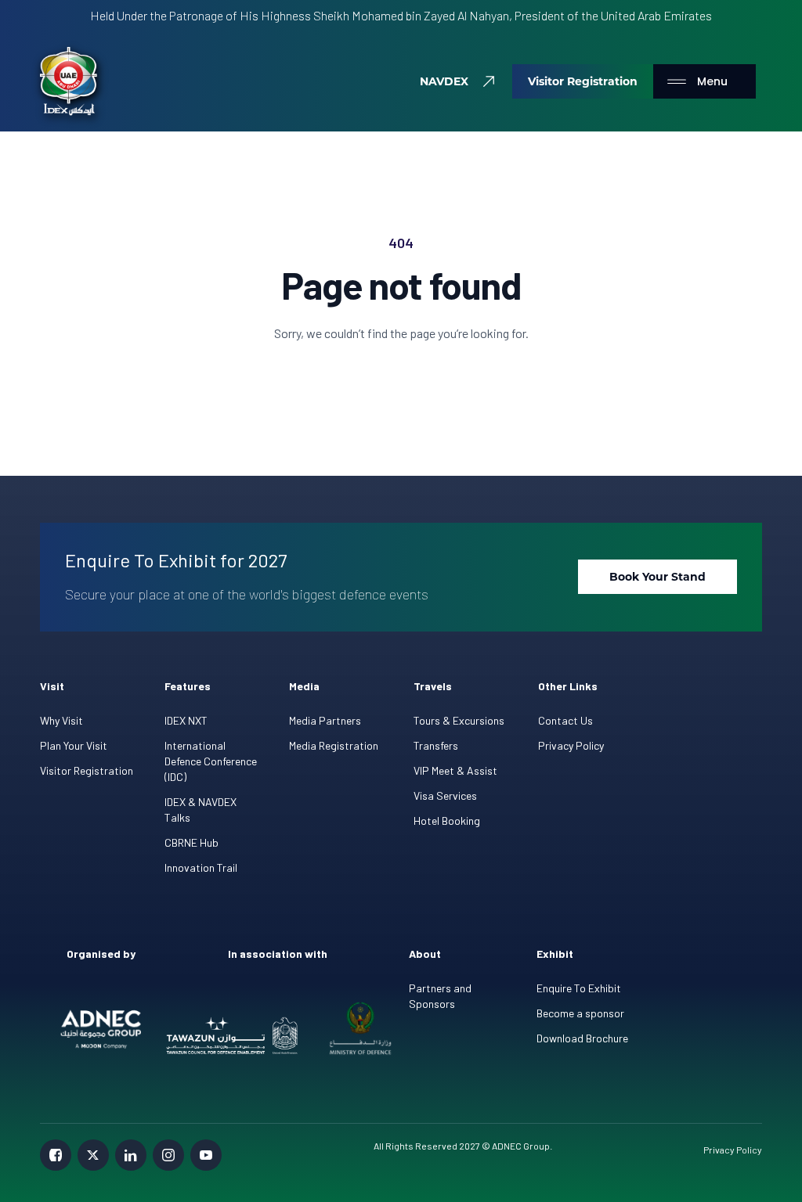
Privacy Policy (571, 745)
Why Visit (61, 720)
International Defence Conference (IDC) (210, 761)
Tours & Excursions (459, 720)
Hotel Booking (447, 820)
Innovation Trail (200, 867)
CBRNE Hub (191, 842)
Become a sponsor (580, 1013)
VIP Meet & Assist (455, 770)
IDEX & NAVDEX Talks (200, 809)
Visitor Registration (86, 770)
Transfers (436, 745)
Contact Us (565, 720)
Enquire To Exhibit (578, 988)
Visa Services (445, 795)
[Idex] (68, 81)
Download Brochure (582, 1038)
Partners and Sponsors (440, 995)
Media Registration (333, 745)
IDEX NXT (186, 720)
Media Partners (325, 720)
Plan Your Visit (73, 745)
